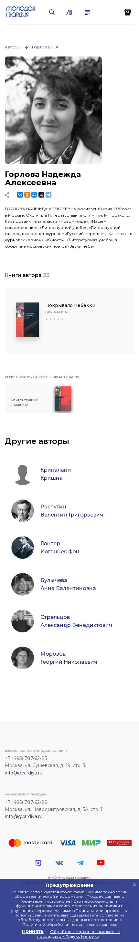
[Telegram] (48, 195)
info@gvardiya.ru (24, 773)
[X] (41, 195)
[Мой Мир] (34, 195)
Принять (33, 931)
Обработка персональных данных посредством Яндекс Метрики (79, 933)
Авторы (12, 47)
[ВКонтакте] (20, 195)
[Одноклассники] (27, 195)
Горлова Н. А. (45, 47)
